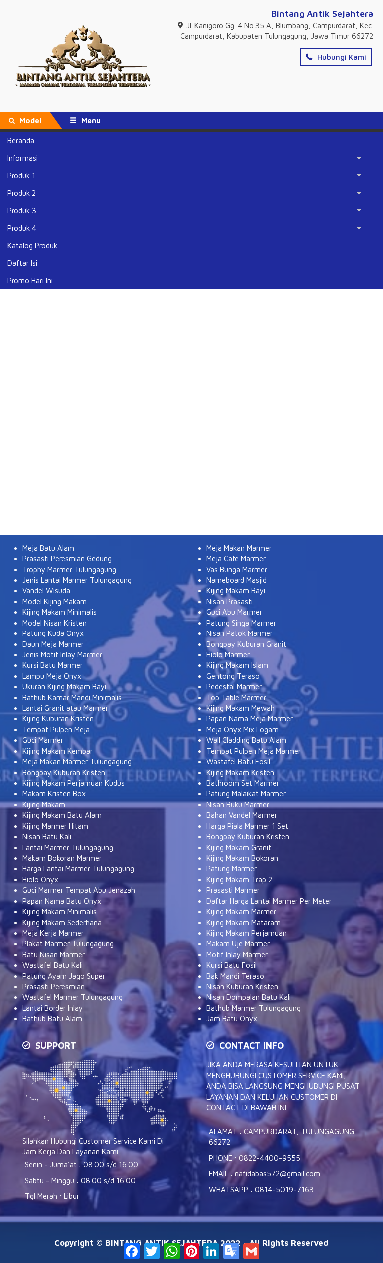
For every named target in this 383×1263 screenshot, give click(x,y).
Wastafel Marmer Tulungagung (72, 997)
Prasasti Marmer (233, 890)
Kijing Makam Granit (238, 847)
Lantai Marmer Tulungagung (67, 847)
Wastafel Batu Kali (52, 965)
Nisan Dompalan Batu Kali (248, 997)
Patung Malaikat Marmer (246, 793)
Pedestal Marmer (234, 686)
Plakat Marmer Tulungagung (68, 943)
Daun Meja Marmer (53, 644)
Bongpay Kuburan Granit (246, 644)
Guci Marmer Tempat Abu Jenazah (78, 890)
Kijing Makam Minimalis (59, 612)
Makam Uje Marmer (238, 943)
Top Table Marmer (236, 697)
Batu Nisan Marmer (53, 954)
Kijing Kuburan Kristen (58, 718)
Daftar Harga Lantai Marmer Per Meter (269, 901)
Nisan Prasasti (229, 601)
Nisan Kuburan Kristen (242, 986)
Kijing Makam (43, 804)
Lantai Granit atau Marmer (65, 708)
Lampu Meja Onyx (51, 676)
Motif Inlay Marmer (237, 954)
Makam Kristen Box (54, 793)
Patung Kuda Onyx (53, 633)
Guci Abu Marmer (234, 612)
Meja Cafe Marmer (236, 558)
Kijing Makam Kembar (57, 751)
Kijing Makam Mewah (240, 708)
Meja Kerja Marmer (53, 933)
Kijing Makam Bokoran (242, 858)
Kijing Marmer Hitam (55, 826)
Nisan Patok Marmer (239, 633)
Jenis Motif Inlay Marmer (62, 654)
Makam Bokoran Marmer (62, 858)
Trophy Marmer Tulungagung (69, 569)
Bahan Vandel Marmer (241, 815)
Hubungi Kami (340, 57)
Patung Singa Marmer (241, 623)
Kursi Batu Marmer (52, 665)
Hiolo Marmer (228, 654)
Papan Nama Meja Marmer (249, 718)
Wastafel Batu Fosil (238, 761)
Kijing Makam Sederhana (62, 922)
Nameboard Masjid (236, 580)
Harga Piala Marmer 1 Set (247, 826)
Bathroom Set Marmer (242, 783)
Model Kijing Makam (54, 601)
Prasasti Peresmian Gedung (67, 558)
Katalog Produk (32, 245)
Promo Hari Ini (30, 280)
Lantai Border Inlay (52, 1008)
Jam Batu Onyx (231, 1018)
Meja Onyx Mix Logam (242, 729)
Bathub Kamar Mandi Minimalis (72, 697)
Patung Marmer (231, 868)
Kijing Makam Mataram (243, 922)
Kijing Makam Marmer (241, 911)
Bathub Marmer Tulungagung (253, 1008)
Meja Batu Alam (48, 548)
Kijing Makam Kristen (240, 772)
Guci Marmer (42, 740)
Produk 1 (21, 175)
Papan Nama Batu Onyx (61, 901)
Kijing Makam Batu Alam (62, 815)
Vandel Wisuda (46, 590)
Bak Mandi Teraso (235, 976)
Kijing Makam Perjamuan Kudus (73, 783)
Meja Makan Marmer (239, 548)
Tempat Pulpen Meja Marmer (253, 751)
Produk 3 (21, 210)
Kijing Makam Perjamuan (246, 933)
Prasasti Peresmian (53, 986)
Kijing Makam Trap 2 (239, 879)
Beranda (20, 140)
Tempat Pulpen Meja (56, 729)
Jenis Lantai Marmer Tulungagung (77, 580)
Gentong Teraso (233, 676)
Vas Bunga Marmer (236, 569)
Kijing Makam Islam (237, 665)
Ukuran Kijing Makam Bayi (64, 686)
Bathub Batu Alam (52, 1018)
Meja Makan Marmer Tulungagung (77, 761)
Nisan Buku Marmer (237, 804)
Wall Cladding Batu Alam (246, 740)
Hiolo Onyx (40, 879)
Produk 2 (21, 193)
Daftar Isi (22, 263)
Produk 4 (21, 228)
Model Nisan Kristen (54, 623)
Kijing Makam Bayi (235, 590)
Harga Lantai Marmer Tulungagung (78, 868)
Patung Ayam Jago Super (63, 976)
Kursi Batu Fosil (231, 965)
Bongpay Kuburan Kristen (63, 772)
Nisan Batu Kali (46, 836)
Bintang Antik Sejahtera (322, 13)
